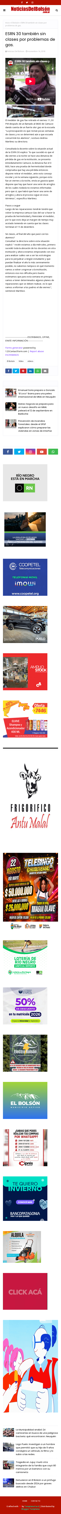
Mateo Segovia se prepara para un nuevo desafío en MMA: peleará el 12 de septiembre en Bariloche (35, 408)
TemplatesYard (31, 1506)
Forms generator (14, 347)
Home (24, 1501)
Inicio (7, 22)
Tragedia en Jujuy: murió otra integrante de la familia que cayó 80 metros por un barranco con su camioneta (36, 1467)
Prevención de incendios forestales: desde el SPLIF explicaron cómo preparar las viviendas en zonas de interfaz (35, 426)
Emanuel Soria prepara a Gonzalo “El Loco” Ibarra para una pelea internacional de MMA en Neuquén (37, 393)
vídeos (30, 361)
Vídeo (21, 361)
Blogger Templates (30, 1509)
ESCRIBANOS (12, 354)
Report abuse (37, 351)
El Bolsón (15, 22)
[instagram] (32, 2)
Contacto (35, 1501)
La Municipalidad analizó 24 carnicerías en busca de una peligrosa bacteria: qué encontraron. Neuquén (37, 1433)
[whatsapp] (53, 452)
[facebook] (22, 2)
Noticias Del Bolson (15, 51)
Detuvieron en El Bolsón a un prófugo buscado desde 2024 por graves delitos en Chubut (36, 1483)
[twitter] (27, 2)
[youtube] (42, 452)
